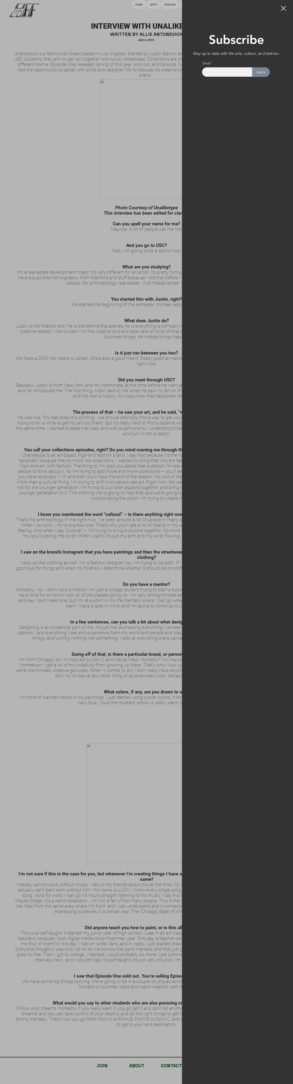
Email (206, 63)
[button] (283, 8)
